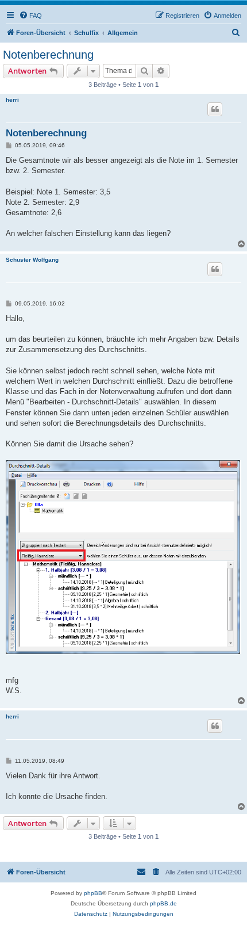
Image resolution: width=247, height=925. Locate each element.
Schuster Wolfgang (32, 260)
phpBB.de (163, 903)
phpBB (93, 893)
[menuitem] (30, 15)
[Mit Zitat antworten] (214, 109)
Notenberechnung (48, 54)
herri (12, 100)
